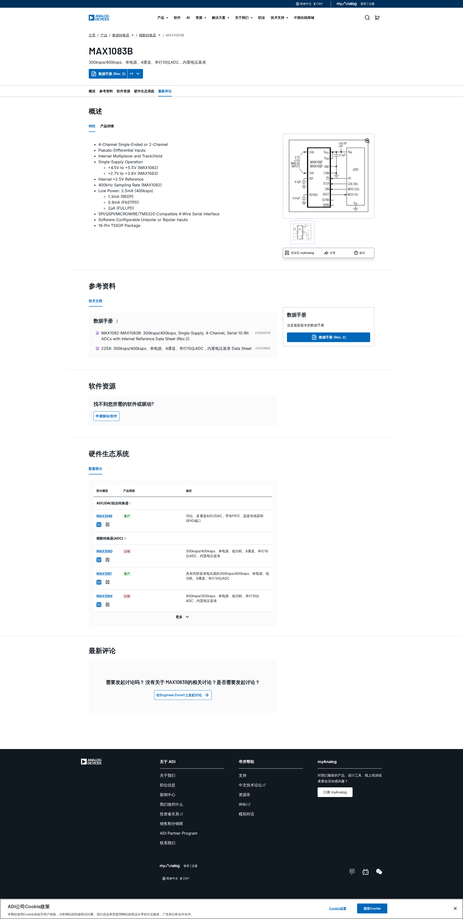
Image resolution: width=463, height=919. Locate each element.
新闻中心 (167, 794)
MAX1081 (104, 573)
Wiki (243, 804)
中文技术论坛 (250, 785)
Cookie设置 (337, 908)
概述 (92, 91)
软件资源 (123, 91)
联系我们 (167, 842)
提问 (362, 253)
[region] (231, 909)
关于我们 (167, 775)
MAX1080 (104, 551)
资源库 (244, 794)
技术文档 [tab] (95, 301)
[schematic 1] (302, 232)
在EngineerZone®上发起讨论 (179, 695)
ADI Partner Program (178, 833)
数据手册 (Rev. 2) (112, 74)
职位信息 (167, 785)
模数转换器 (147, 35)
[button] (132, 35)
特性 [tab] (92, 126)
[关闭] (455, 908)
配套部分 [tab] (95, 468)
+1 (131, 74)
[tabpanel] (183, 185)
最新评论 (165, 91)
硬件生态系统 (144, 91)
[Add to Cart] (98, 524)
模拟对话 (246, 813)
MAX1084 (104, 596)
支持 (242, 775)
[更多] (183, 617)
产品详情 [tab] (107, 126)
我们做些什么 (171, 804)
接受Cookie (372, 908)
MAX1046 (104, 516)
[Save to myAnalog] (107, 524)
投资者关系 (169, 813)
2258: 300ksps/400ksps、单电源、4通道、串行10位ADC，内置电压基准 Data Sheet (176, 348)
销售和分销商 (171, 823)
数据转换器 (120, 35)
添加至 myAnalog (302, 253)
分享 (332, 253)
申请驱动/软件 (106, 416)
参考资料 (106, 91)
